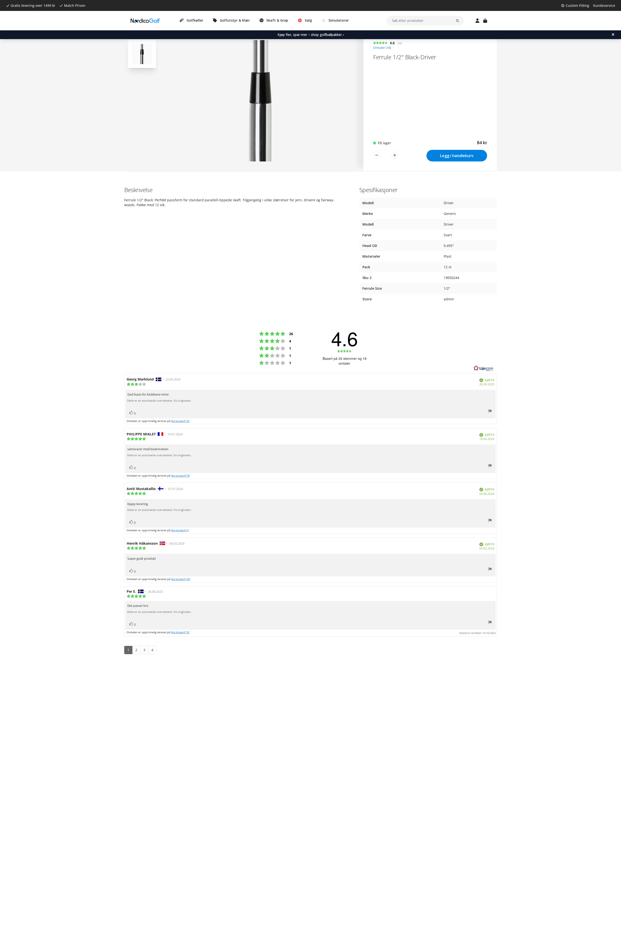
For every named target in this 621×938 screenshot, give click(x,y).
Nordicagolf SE (180, 421)
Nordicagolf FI (180, 530)
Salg (308, 20)
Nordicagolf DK (180, 579)
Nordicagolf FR (180, 475)
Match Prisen (74, 5)
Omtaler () (382, 48)
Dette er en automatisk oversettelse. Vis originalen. (159, 400)
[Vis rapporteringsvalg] (490, 411)
